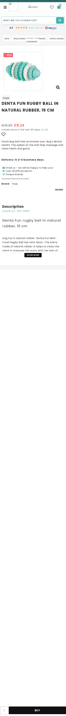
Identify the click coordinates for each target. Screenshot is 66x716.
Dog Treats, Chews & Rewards (29, 38)
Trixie (6, 97)
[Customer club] (13, 6)
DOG (7, 38)
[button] (52, 7)
